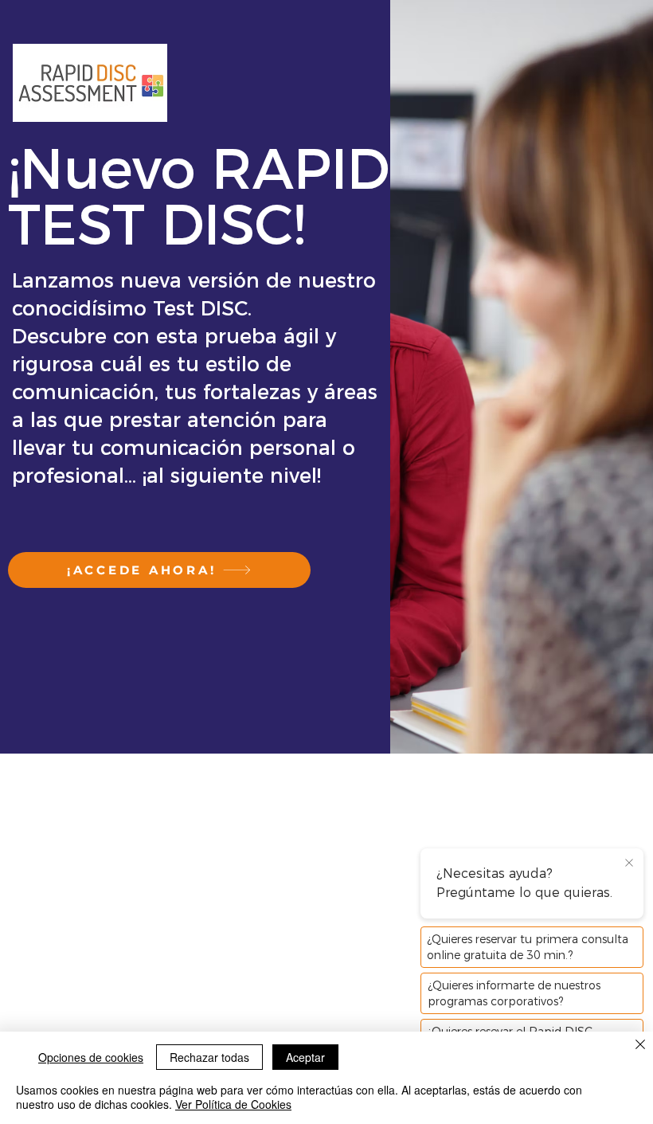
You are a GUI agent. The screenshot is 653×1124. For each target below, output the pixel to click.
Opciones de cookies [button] (90, 1057)
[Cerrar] (640, 1045)
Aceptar (305, 1057)
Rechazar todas (209, 1057)
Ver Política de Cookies (233, 1104)
